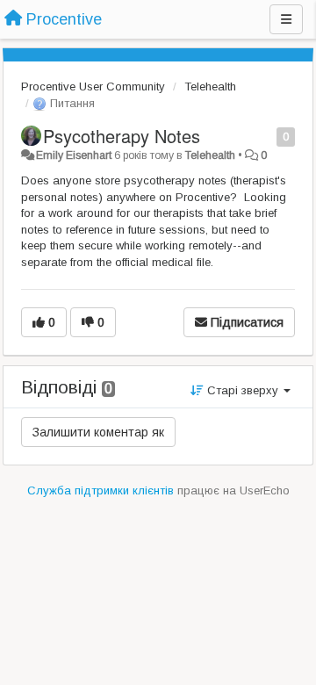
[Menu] (286, 19)
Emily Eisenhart (73, 155)
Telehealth (210, 86)
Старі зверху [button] (243, 390)
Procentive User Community (93, 86)
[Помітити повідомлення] (267, 135)
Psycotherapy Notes (121, 135)
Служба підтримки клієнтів (100, 490)
